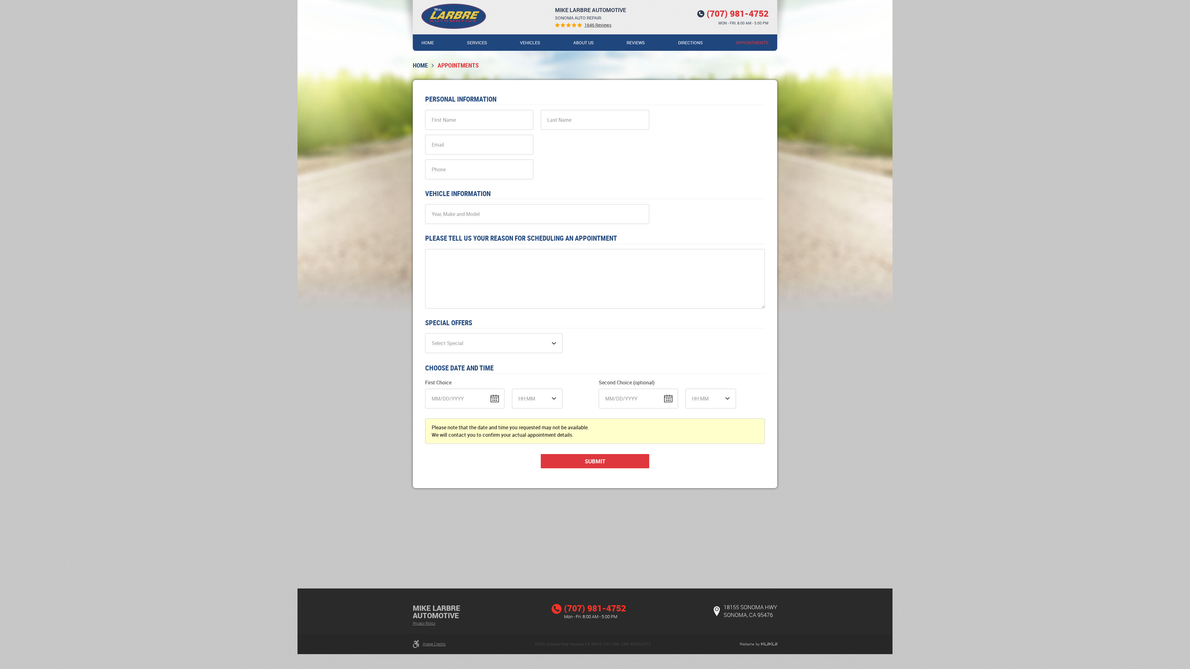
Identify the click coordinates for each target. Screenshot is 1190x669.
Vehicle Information (458, 193)
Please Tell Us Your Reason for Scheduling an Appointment (521, 238)
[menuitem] (427, 42)
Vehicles (530, 43)
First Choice (438, 382)
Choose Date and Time (459, 368)
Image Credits (434, 643)
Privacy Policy (424, 623)
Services (477, 43)
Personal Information (460, 99)
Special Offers (448, 322)
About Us (583, 43)
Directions (690, 43)
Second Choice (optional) (626, 382)
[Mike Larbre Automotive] (453, 16)
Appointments (752, 43)
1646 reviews (597, 25)
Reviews (636, 43)
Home (427, 43)
